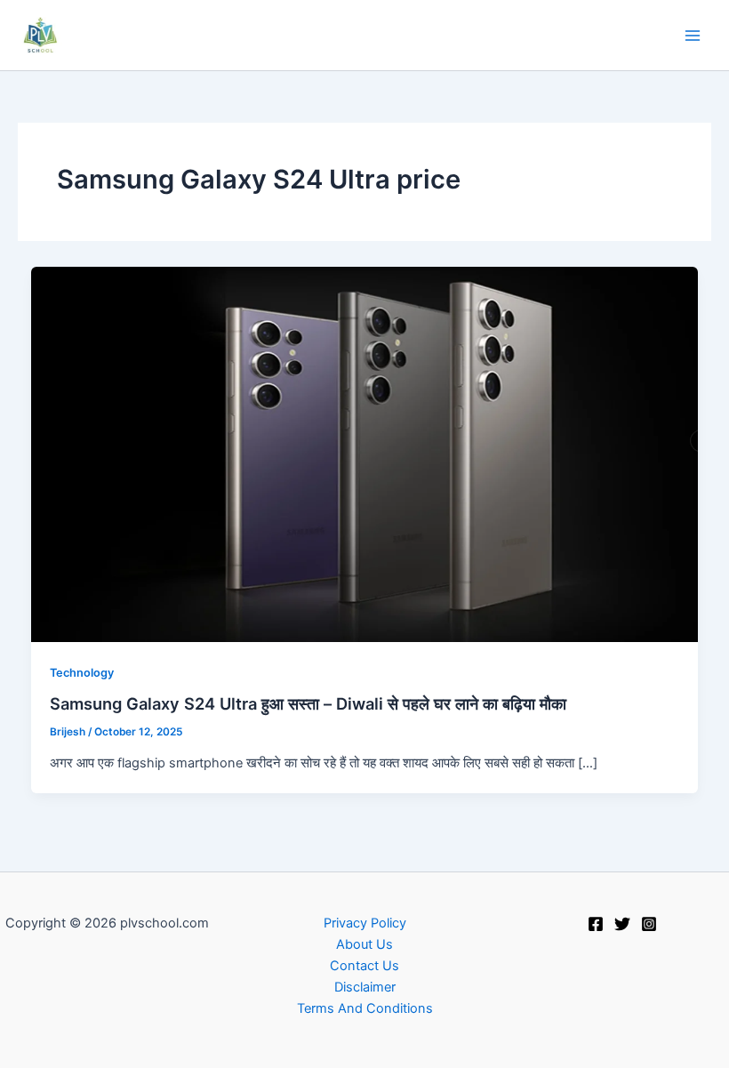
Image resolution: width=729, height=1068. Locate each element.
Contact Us (364, 966)
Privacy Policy (365, 923)
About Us (364, 944)
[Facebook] (596, 924)
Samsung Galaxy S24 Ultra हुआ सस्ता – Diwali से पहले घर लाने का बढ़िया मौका (308, 703)
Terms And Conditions (365, 1008)
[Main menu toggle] (692, 35)
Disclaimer (365, 987)
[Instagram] (649, 924)
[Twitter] (622, 924)
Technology (82, 672)
